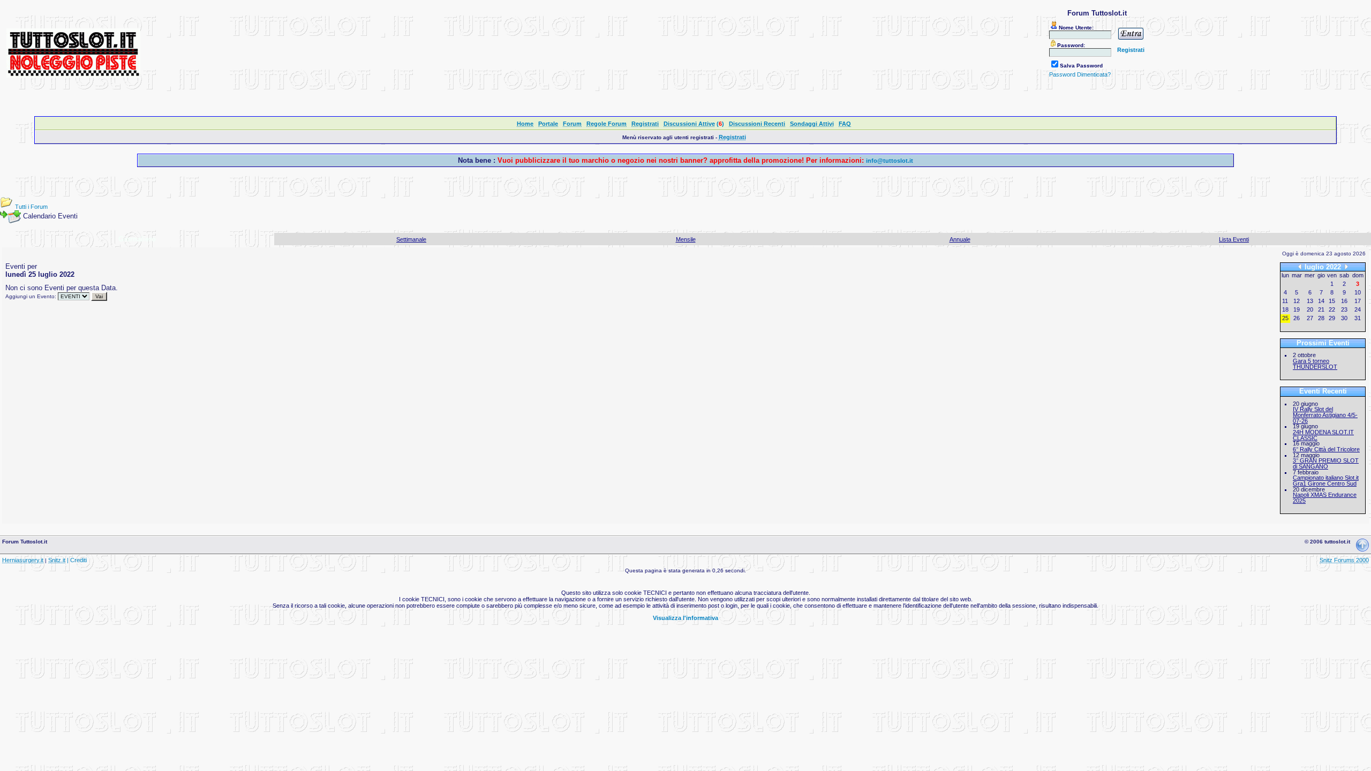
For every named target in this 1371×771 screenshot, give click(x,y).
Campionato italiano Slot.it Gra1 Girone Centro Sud (1326, 480)
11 (1285, 301)
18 (1285, 309)
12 (1296, 301)
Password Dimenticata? (1080, 74)
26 (1296, 318)
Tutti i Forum (31, 206)
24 (1357, 309)
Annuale (960, 239)
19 (1296, 309)
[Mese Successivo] (1346, 267)
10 (1357, 292)
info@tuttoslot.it (889, 160)
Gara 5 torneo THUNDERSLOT (1315, 364)
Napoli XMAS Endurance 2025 (1325, 498)
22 (1332, 309)
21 (1321, 309)
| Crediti (77, 560)
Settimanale (411, 239)
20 (1310, 309)
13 (1310, 301)
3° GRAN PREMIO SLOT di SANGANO (1326, 463)
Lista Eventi (1234, 239)
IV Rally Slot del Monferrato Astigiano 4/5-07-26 (1325, 415)
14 (1321, 301)
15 (1332, 301)
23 (1344, 309)
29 (1332, 318)
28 (1321, 318)
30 (1344, 318)
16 (1344, 301)
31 (1357, 318)
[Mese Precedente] (1299, 267)
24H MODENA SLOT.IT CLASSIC (1323, 435)
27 (1310, 318)
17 (1357, 301)
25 (1285, 318)
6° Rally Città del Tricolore (1326, 449)
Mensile (686, 239)
